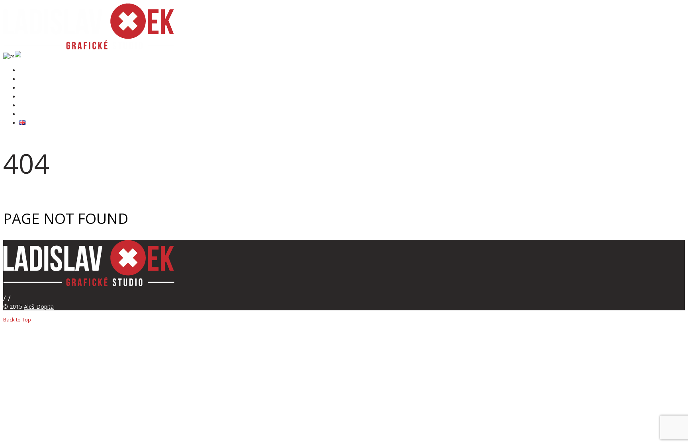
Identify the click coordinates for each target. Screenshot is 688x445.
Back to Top (17, 319)
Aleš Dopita (39, 306)
